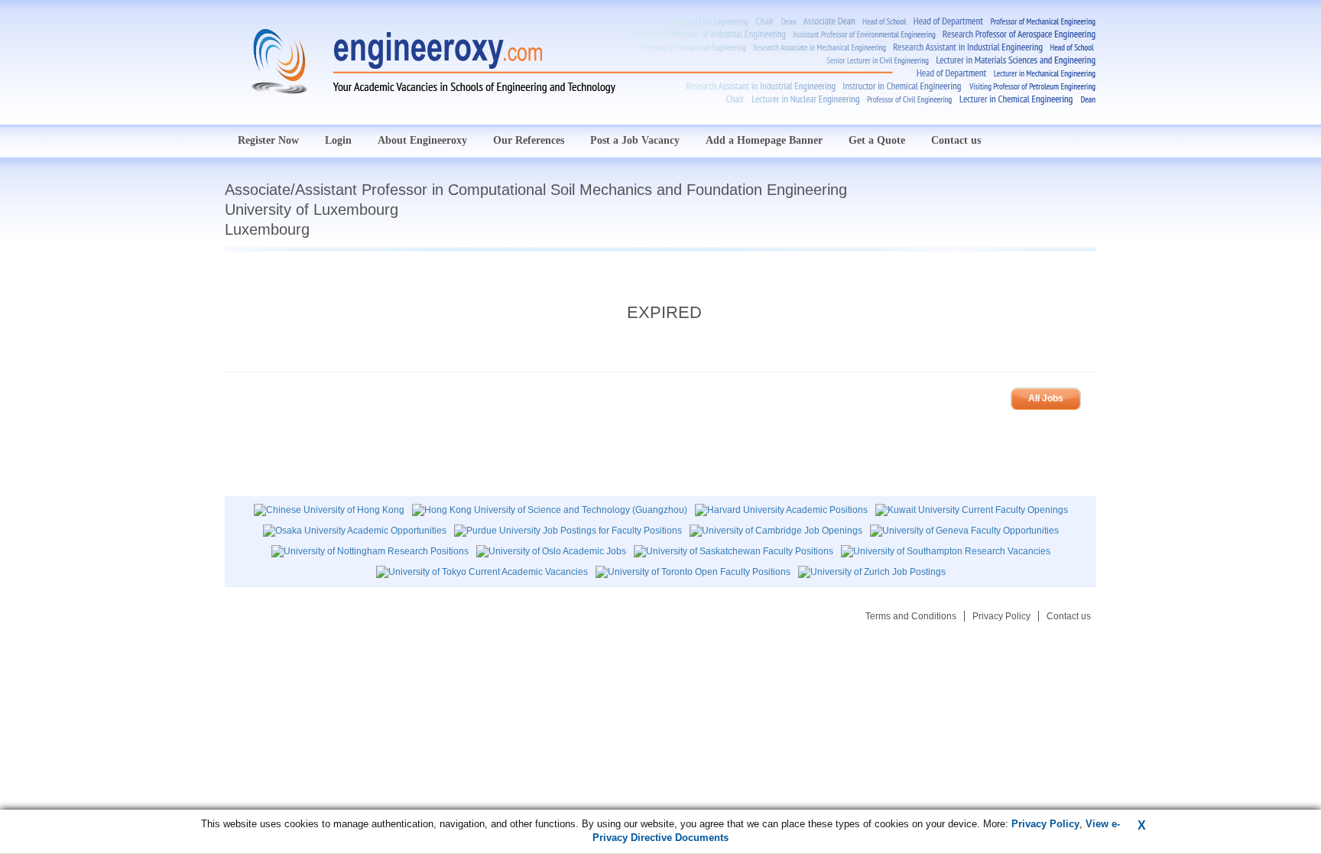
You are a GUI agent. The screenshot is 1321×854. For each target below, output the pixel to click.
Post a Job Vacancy (635, 140)
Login (338, 140)
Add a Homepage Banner (764, 140)
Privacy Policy (1001, 616)
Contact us (956, 140)
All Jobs (1045, 398)
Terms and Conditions (910, 616)
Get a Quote (877, 140)
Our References (528, 140)
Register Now (268, 140)
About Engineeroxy (422, 140)
